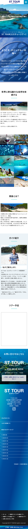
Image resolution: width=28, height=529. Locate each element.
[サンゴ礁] (7, 154)
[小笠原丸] (7, 144)
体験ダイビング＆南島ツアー (17, 514)
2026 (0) (4, 435)
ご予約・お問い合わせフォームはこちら (14, 378)
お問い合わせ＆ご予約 (8, 519)
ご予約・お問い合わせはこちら (14, 527)
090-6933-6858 (15, 368)
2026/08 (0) (5, 438)
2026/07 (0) (5, 441)
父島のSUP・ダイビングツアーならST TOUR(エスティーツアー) (14, 2)
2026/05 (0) (5, 447)
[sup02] (7, 165)
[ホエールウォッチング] (7, 186)
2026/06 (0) (5, 444)
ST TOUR (12, 523)
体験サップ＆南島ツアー (9, 516)
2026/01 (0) (5, 458)
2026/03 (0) (5, 452)
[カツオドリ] (7, 175)
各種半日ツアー (22, 516)
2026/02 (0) (5, 455)
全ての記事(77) (6, 423)
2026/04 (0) (5, 450)
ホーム (4, 514)
